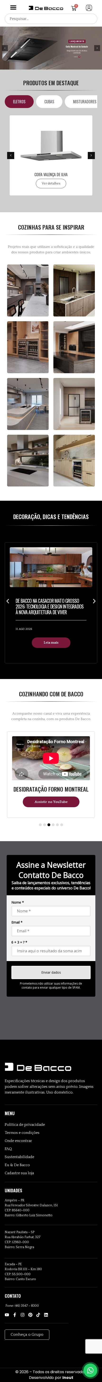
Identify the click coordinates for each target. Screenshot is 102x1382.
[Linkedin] (46, 1315)
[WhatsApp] (90, 1370)
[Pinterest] (30, 1315)
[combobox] (51, 19)
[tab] (19, 101)
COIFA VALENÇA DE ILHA (51, 174)
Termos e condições (22, 1133)
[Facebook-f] (15, 1315)
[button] (13, 7)
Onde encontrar (18, 1141)
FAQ (8, 1149)
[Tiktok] (38, 1315)
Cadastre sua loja (19, 1173)
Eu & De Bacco (17, 1165)
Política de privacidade (25, 1125)
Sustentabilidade (19, 1157)
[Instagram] (22, 1315)
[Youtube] (7, 1315)
